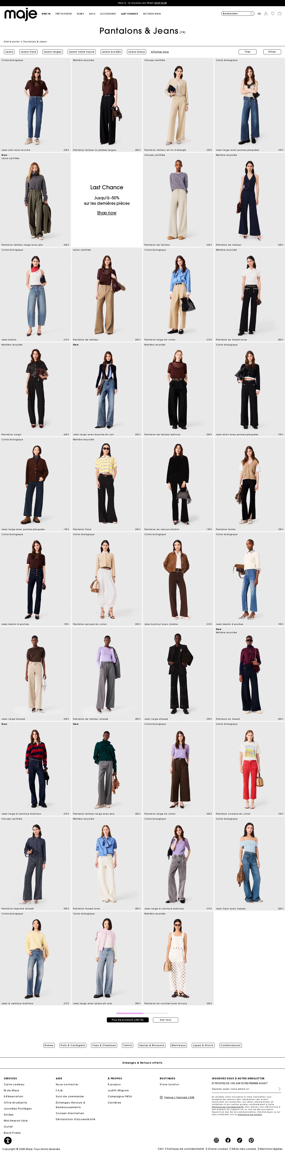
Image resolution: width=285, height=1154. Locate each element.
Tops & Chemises (104, 1045)
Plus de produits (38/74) (128, 1019)
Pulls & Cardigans (73, 1045)
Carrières (114, 1102)
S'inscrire (278, 1089)
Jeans (9, 52)
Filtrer (272, 51)
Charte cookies (218, 1148)
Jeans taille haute (82, 52)
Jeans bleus (136, 52)
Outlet (8, 1126)
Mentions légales (271, 1148)
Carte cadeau (14, 1084)
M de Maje (11, 1090)
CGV (161, 1148)
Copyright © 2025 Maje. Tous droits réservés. (31, 1149)
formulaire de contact (250, 1114)
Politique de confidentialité (185, 1148)
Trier (247, 51)
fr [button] (259, 13)
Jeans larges (53, 52)
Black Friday (12, 1132)
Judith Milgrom (118, 1090)
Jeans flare (28, 52)
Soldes (9, 1114)
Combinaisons (231, 1045)
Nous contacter (67, 1084)
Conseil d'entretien (70, 1113)
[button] (49, 14)
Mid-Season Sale (16, 1120)
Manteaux (179, 1045)
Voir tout (165, 1019)
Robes (49, 1045)
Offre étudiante (15, 1102)
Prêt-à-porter (12, 41)
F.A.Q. (59, 1090)
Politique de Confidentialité (228, 1107)
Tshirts (127, 1045)
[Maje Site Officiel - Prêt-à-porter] (21, 14)
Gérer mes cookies (243, 1148)
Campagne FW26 (120, 1096)
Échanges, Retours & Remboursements (70, 1105)
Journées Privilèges (18, 1108)
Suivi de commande (70, 1096)
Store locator (169, 1084)
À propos (114, 1084)
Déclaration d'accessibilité (75, 1119)
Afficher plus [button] (160, 52)
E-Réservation (13, 1096)
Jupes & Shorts (203, 1045)
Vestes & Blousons (151, 1045)
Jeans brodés (111, 52)
